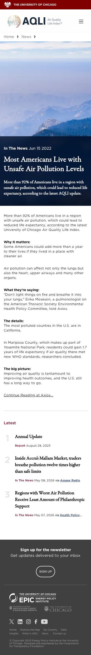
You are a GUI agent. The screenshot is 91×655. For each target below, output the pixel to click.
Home (9, 37)
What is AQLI (30, 633)
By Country (50, 629)
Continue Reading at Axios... (28, 395)
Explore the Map (30, 629)
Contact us (59, 633)
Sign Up (45, 571)
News (26, 37)
